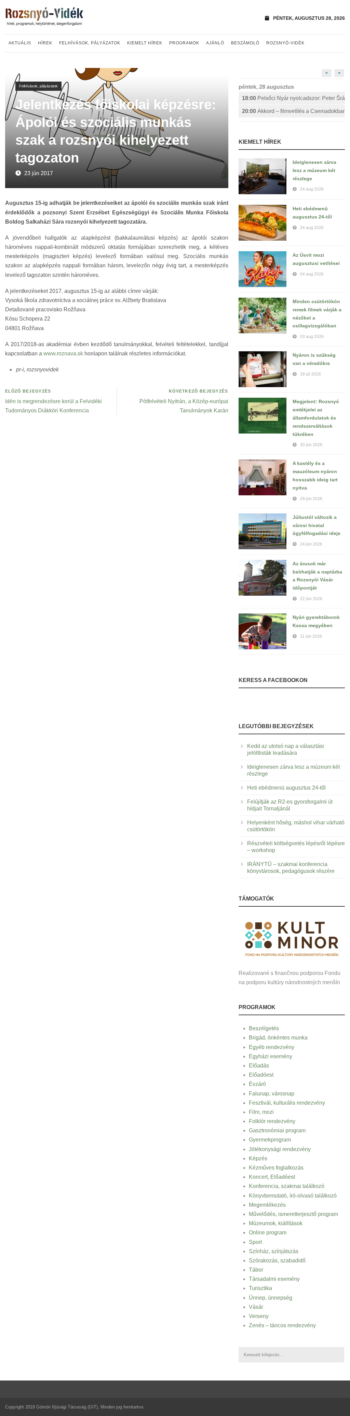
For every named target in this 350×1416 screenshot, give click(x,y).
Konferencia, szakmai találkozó (286, 1186)
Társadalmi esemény (274, 1279)
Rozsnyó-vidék (285, 43)
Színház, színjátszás (273, 1251)
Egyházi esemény (270, 1056)
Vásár (256, 1307)
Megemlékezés (267, 1205)
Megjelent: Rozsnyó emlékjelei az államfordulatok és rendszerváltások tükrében (316, 418)
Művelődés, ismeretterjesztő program (293, 1214)
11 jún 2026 (311, 636)
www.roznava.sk (63, 353)
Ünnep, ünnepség (270, 1298)
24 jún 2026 (311, 544)
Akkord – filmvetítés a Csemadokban (293, 111)
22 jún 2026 (311, 598)
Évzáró (257, 1084)
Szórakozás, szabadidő (277, 1260)
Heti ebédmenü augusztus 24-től (286, 788)
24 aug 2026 (312, 189)
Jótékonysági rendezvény (280, 1149)
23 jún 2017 (38, 173)
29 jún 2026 (311, 498)
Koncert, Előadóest (272, 1177)
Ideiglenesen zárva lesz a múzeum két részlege (314, 170)
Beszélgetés (264, 1028)
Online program (267, 1232)
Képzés (258, 1158)
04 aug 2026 (312, 274)
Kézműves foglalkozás (276, 1168)
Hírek (45, 43)
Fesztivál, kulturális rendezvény (287, 1103)
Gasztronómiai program (277, 1130)
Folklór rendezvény (272, 1121)
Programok (184, 43)
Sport (255, 1242)
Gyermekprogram (270, 1140)
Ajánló (215, 43)
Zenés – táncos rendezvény (282, 1325)
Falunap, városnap (271, 1093)
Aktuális (20, 43)
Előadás (259, 1065)
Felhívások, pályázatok (89, 43)
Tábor (256, 1270)
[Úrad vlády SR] (292, 938)
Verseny (259, 1316)
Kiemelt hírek (144, 43)
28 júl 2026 (310, 374)
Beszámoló (245, 43)
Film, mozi (261, 1112)
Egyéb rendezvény (271, 1047)
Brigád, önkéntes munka (278, 1037)
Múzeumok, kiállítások (275, 1223)
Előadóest (261, 1075)
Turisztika (260, 1288)
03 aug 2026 (312, 336)
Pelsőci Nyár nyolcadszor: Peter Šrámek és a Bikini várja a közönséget (293, 98)
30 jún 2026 (311, 444)
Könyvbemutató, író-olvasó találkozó (293, 1196)
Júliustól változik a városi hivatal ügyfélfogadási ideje (316, 525)
